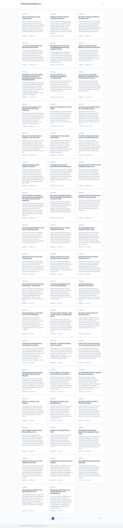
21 (70, 518)
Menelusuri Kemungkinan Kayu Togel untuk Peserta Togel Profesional (31, 108)
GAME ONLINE (24, 14)
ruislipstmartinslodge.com (30, 4)
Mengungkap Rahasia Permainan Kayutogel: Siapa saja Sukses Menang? (32, 374)
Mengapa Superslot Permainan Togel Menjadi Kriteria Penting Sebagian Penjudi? (60, 47)
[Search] (102, 3)
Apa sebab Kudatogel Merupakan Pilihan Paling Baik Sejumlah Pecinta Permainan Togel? (61, 197)
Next (99, 518)
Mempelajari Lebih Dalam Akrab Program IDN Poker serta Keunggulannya (60, 491)
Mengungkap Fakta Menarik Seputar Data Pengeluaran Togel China (88, 432)
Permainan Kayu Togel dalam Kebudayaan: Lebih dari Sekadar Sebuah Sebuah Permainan (88, 76)
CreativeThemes (43, 525)
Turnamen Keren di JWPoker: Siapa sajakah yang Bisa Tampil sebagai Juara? (61, 314)
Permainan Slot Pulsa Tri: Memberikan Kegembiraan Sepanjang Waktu (58, 76)
